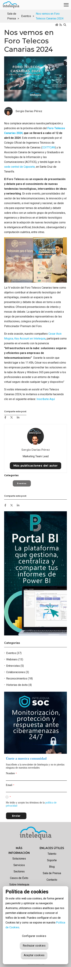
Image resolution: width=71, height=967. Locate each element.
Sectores (19, 871)
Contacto (52, 879)
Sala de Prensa (52, 873)
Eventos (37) (14, 653)
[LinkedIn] (18, 417)
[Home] (57, 25)
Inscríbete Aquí (46, 399)
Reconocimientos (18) (19, 678)
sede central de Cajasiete (19, 166)
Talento (52, 853)
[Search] (65, 25)
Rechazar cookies (34, 945)
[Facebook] (5, 417)
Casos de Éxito (19, 878)
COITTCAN (48, 147)
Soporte (52, 860)
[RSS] (61, 25)
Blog (52, 866)
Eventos (26, 16)
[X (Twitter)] (11, 417)
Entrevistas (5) (15, 665)
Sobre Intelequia (19, 884)
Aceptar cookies (34, 955)
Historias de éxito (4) (19, 685)
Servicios (19, 865)
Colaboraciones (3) (17, 672)
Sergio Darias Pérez (35, 449)
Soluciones (19, 858)
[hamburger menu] (66, 5)
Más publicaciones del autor (35, 465)
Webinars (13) (14, 659)
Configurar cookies (34, 936)
